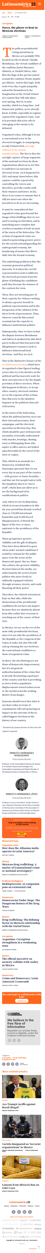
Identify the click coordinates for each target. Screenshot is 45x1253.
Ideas (10, 13)
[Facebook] (8, 1064)
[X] (30, 1212)
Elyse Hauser (20, 891)
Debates (5, 1181)
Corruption (7, 24)
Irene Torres (7, 891)
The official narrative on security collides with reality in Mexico (20, 962)
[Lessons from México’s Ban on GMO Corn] (21, 1167)
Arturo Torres (8, 855)
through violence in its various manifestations (18, 150)
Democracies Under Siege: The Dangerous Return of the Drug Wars (21, 903)
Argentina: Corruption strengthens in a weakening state (19, 942)
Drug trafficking (19, 1058)
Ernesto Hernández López (33, 36)
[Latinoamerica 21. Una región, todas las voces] (19, 1202)
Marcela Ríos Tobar (10, 985)
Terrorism (6, 1140)
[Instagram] (12, 1064)
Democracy (7, 897)
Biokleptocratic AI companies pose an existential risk (20, 885)
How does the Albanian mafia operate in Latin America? (20, 850)
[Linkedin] (17, 1064)
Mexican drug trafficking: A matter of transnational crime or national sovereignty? (21, 868)
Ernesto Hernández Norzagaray (10, 36)
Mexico (5, 861)
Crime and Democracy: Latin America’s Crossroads (20, 980)
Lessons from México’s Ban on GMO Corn (20, 1186)
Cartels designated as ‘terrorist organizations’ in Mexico (21, 1145)
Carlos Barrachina (10, 969)
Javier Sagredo (8, 910)
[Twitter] (3, 1064)
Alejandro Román (9, 950)
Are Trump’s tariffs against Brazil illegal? (18, 1106)
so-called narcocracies (14, 364)
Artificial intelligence (12, 881)
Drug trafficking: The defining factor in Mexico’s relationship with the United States (21, 923)
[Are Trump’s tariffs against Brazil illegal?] (21, 1086)
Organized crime (10, 845)
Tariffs (5, 1100)
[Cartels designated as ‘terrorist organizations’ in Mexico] (21, 1126)
